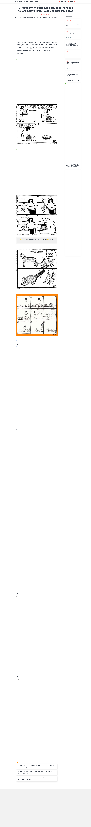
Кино (20, 1)
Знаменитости (68, 20)
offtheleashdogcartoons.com (37, 48)
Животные (43, 14)
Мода (72, 20)
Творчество (25, 1)
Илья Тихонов (49, 5)
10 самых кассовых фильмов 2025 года (72, 75)
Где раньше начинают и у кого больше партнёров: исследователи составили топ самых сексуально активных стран (72, 64)
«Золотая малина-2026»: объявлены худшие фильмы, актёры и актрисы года (72, 54)
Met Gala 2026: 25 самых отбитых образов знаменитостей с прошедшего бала (72, 24)
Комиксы (47, 14)
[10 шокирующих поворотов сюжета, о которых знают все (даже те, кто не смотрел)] (73, 122)
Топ (70, 61)
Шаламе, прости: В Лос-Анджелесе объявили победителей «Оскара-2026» (72, 44)
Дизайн (16, 1)
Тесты (31, 1)
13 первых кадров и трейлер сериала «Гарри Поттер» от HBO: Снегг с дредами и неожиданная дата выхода (72, 34)
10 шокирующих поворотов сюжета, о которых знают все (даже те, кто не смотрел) (72, 165)
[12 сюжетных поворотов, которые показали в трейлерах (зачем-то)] (73, 209)
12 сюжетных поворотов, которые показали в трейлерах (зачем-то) (72, 252)
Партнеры (36, 1)
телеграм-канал (32, 239)
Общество (68, 61)
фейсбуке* (20, 50)
